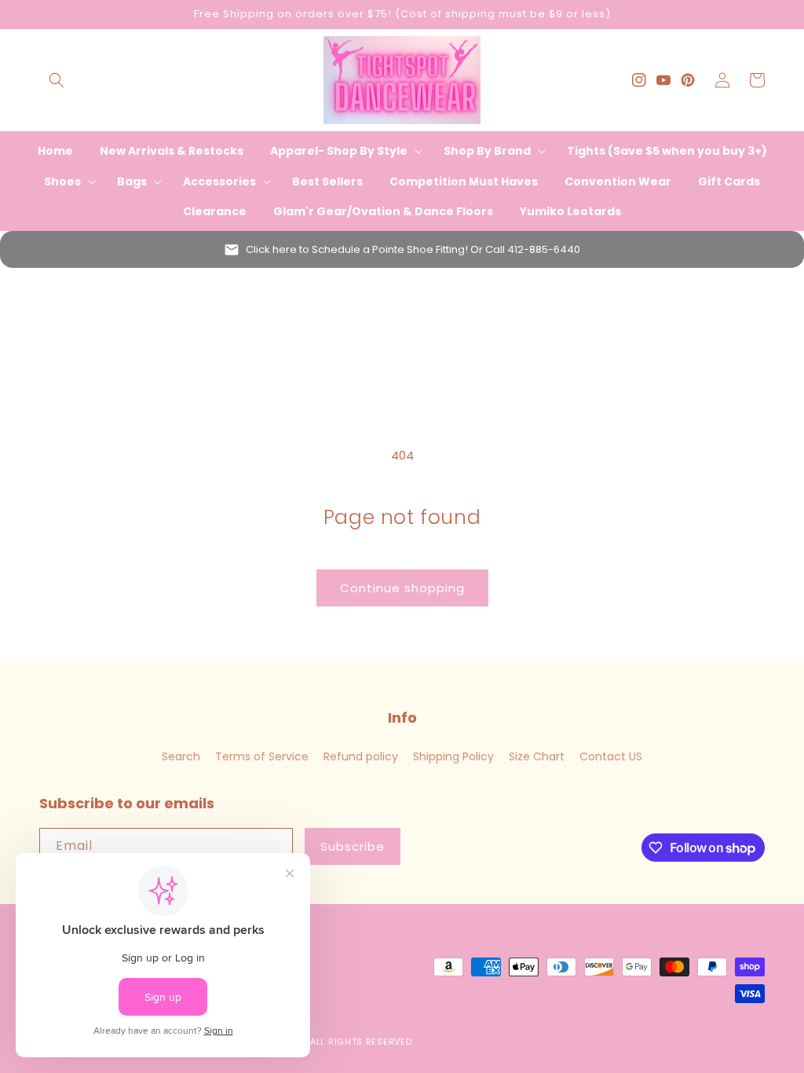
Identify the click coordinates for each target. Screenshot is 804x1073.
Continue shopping (402, 588)
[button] (56, 80)
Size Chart (537, 756)
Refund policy (360, 756)
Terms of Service (262, 756)
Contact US (610, 756)
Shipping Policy (453, 756)
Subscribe (352, 846)
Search (181, 756)
